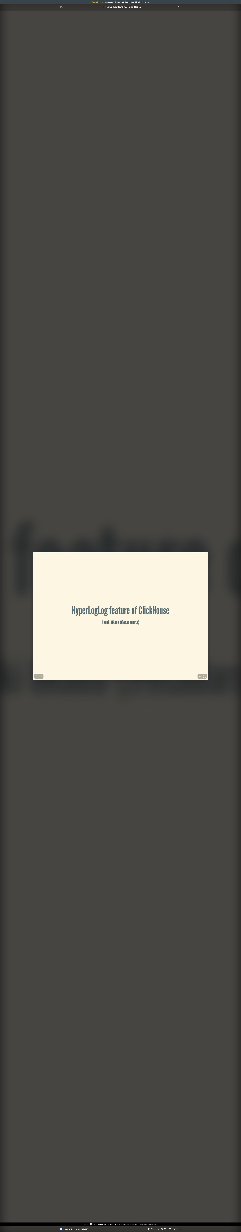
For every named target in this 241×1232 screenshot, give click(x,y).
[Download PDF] (180, 1229)
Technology (155, 1229)
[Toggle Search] (178, 7)
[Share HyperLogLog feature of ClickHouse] (170, 1229)
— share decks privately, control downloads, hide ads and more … (120, 2)
